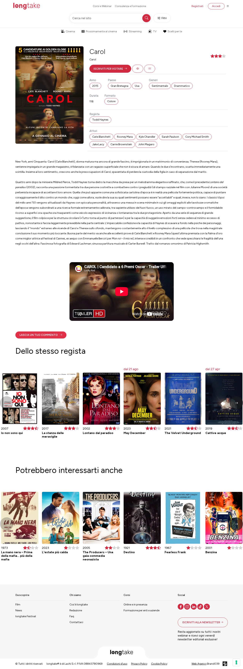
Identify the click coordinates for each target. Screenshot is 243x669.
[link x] (207, 606)
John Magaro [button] (146, 144)
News (18, 610)
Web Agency (199, 663)
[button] (110, 69)
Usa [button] (137, 86)
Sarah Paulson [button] (170, 136)
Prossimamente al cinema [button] (101, 31)
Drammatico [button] (182, 86)
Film (17, 604)
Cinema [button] (70, 31)
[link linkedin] (194, 606)
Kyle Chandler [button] (147, 136)
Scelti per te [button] (175, 31)
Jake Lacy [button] (98, 144)
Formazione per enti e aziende (141, 610)
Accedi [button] (216, 6)
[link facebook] (181, 606)
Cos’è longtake (78, 604)
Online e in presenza (135, 604)
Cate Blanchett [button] (101, 136)
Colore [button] (111, 101)
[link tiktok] (200, 606)
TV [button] (155, 31)
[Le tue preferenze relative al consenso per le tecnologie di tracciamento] (236, 662)
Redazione (75, 610)
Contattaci (76, 622)
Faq (71, 616)
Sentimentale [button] (160, 86)
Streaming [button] (135, 31)
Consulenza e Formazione (130, 6)
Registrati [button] (197, 6)
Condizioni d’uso (117, 663)
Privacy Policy (139, 663)
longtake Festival (25, 616)
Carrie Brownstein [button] (121, 144)
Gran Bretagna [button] (119, 86)
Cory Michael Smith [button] (197, 136)
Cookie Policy (159, 663)
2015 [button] (95, 86)
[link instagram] (187, 606)
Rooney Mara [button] (125, 136)
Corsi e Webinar (102, 6)
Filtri (164, 18)
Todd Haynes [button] (100, 119)
